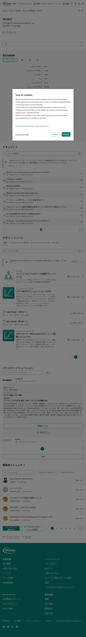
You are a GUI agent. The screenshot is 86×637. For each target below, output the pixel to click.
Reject (55, 134)
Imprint (45, 126)
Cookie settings (22, 134)
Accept (66, 134)
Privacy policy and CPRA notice (27, 126)
